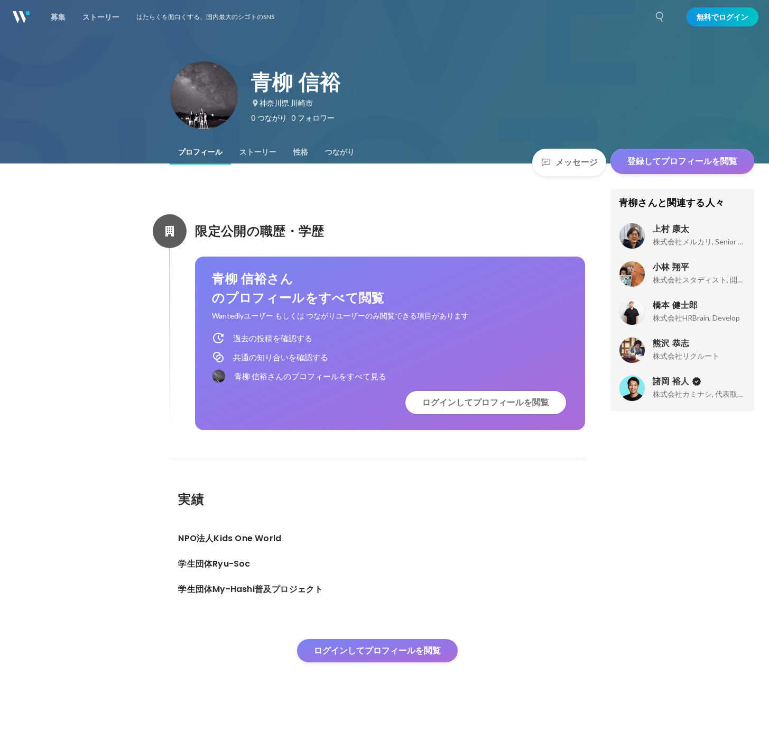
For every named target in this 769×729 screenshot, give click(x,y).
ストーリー (257, 152)
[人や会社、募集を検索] (660, 17)
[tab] (200, 152)
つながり (340, 152)
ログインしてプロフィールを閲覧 (485, 402)
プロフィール (200, 152)
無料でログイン (722, 17)
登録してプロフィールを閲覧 (682, 161)
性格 (300, 152)
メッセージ (576, 162)
